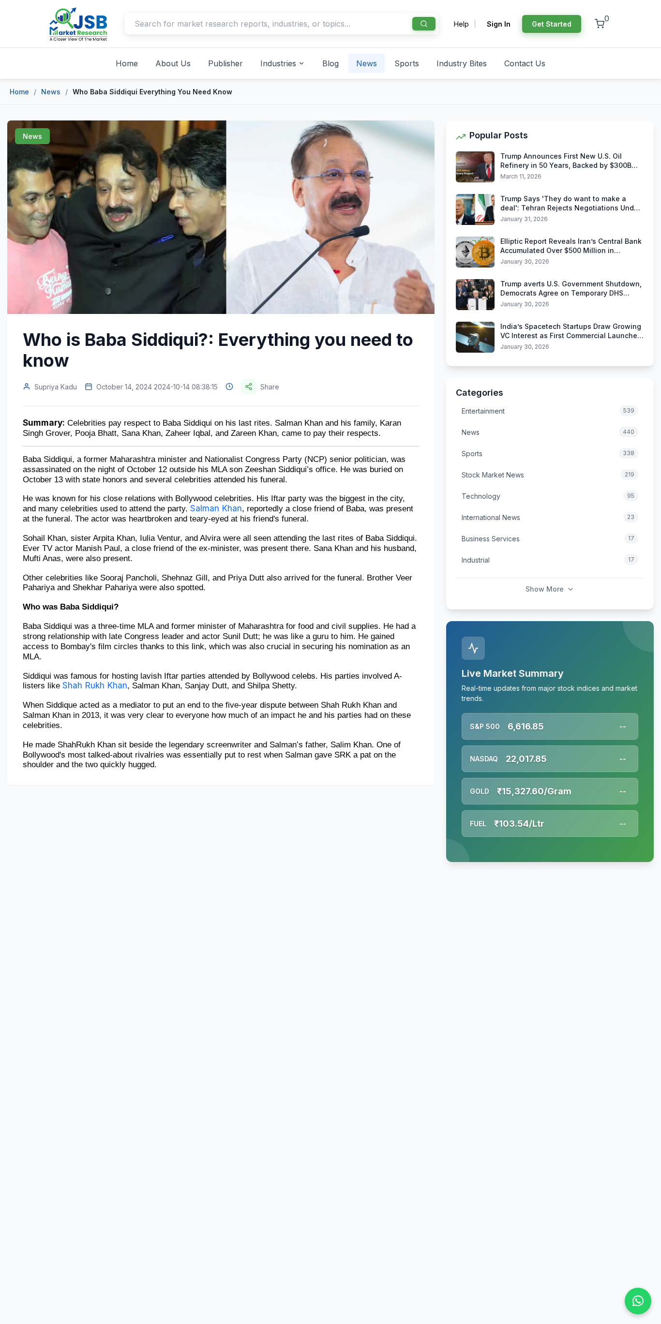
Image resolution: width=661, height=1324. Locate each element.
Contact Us (524, 63)
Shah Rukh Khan (94, 685)
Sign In (499, 24)
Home (127, 63)
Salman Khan (216, 508)
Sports (406, 63)
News (366, 63)
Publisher (225, 63)
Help (461, 24)
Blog (330, 63)
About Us (173, 63)
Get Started (551, 24)
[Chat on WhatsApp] (638, 1301)
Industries (278, 63)
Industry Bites (461, 63)
